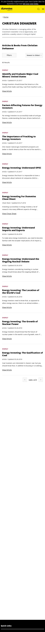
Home (5, 17)
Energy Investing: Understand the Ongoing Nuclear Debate (20, 260)
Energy (5, 70)
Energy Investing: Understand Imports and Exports (18, 229)
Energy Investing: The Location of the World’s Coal (20, 291)
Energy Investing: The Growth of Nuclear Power (20, 322)
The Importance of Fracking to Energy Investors (19, 137)
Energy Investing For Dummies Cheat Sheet (19, 197)
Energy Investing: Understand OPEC (21, 167)
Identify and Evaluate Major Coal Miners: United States (20, 75)
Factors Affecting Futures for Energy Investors (22, 106)
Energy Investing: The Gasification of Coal (22, 354)
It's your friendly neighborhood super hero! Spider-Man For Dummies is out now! (23, 2)
